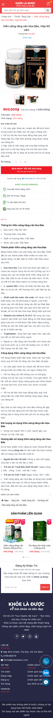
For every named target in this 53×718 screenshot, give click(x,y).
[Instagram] (30, 636)
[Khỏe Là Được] (25, 4)
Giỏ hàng (5, 683)
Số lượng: (6, 161)
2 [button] (25, 557)
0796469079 (29, 179)
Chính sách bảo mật (37, 671)
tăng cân (15, 500)
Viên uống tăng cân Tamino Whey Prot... (13, 546)
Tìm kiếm (5, 671)
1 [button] (23, 557)
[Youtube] (36, 636)
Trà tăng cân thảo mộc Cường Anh (39, 546)
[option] (26, 66)
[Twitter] (23, 636)
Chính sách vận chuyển (38, 675)
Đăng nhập (6, 675)
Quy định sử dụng (36, 683)
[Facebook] (17, 636)
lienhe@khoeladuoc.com (16, 660)
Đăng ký (45, 587)
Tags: (6, 500)
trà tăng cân (43, 500)
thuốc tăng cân (28, 500)
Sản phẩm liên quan (26, 513)
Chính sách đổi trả (36, 679)
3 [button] (29, 557)
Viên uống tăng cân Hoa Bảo (14, 505)
